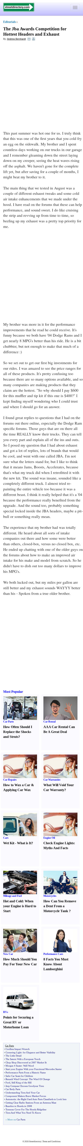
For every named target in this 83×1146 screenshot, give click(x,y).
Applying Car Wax (17, 790)
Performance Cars (53, 954)
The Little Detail (13, 1055)
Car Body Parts (13, 1089)
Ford (8, 1082)
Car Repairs (10, 779)
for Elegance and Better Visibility (39, 1052)
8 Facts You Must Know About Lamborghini (55, 964)
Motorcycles (49, 895)
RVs (5, 1012)
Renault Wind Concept (17, 1079)
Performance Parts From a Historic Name (26, 1072)
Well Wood (28, 1065)
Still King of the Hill (21, 1082)
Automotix (11, 1099)
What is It (24, 843)
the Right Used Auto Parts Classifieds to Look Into (42, 1099)
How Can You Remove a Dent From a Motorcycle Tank (59, 906)
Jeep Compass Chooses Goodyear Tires (25, 1086)
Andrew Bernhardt (16, 39)
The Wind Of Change (39, 1079)
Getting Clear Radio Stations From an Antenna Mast (31, 1102)
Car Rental (49, 721)
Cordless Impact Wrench (18, 1049)
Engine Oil (49, 837)
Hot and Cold (13, 901)
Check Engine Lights (58, 843)
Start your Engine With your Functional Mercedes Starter (34, 1069)
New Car (8, 954)
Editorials (9, 21)
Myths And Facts (55, 848)
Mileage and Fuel (12, 895)
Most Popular (13, 691)
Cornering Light (13, 1052)
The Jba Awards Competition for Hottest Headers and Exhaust (34, 31)
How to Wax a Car (16, 785)
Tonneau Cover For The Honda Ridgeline (26, 1109)
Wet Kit (8, 843)
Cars (6, 837)
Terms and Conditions (52, 1141)
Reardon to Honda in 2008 (19, 1106)
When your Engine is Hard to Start (19, 906)
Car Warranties (51, 779)
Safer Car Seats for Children (19, 1076)
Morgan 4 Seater (14, 1065)
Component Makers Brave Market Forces (26, 1096)
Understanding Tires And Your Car (23, 1092)
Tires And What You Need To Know (23, 1112)
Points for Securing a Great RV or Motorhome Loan (18, 1022)
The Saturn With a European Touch (23, 1059)
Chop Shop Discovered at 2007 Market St (26, 1062)
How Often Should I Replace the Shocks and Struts (17, 732)
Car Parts (8, 721)
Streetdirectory (35, 1141)
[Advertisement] (41, 86)
